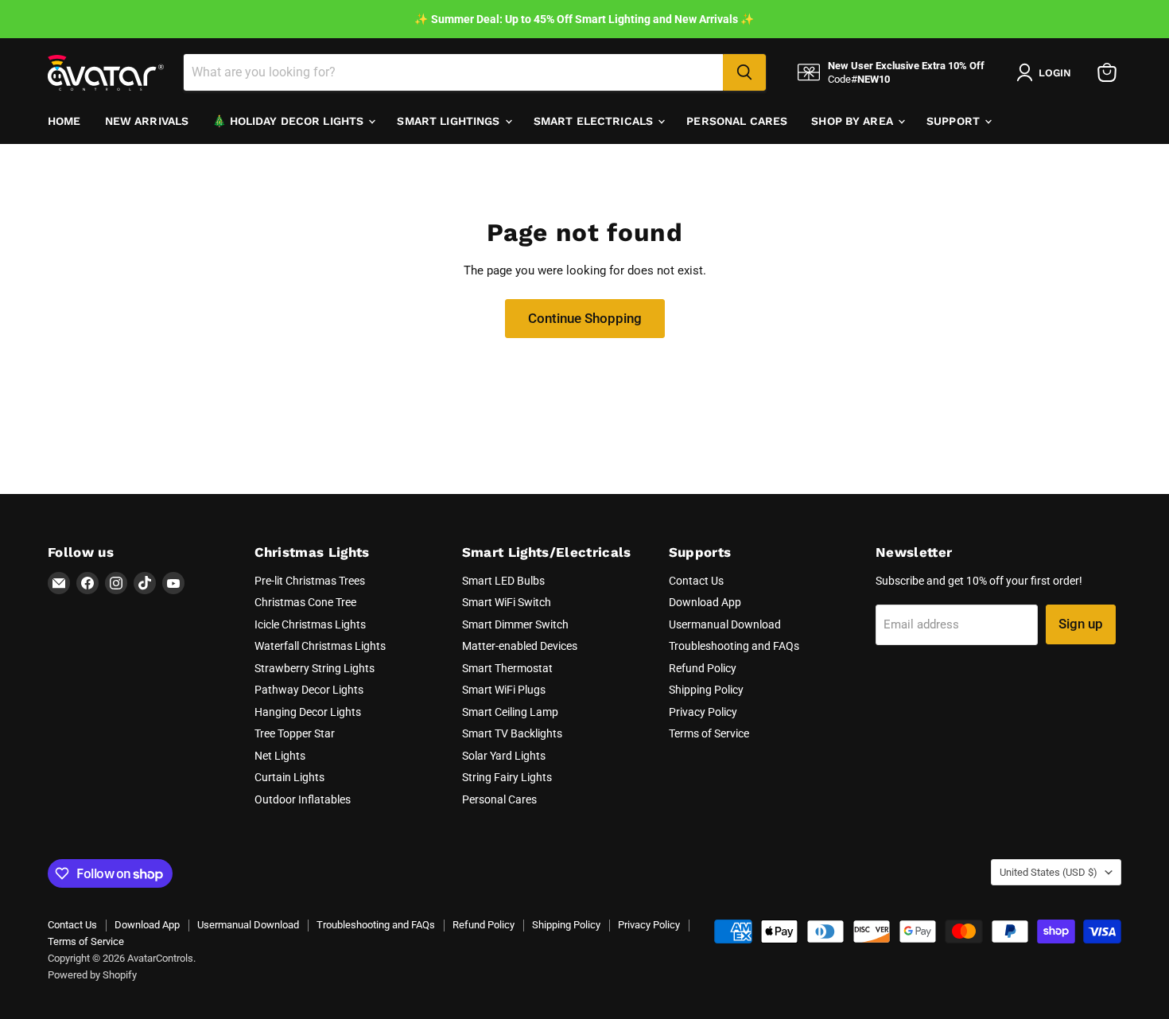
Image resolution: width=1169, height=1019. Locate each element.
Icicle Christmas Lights (310, 624)
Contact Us (696, 580)
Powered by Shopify (92, 975)
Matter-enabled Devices (519, 646)
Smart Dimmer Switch (515, 624)
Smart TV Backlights (512, 733)
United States (1048, 872)
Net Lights (279, 755)
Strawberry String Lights (314, 668)
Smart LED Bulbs (503, 580)
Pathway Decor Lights (308, 689)
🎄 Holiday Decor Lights (289, 121)
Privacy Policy (703, 712)
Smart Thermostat (507, 668)
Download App (705, 602)
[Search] (744, 72)
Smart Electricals (595, 121)
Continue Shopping (585, 318)
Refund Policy (702, 668)
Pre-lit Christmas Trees (309, 580)
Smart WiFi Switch (506, 602)
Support (954, 121)
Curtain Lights (289, 777)
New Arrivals (147, 121)
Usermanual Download (725, 624)
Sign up (1080, 624)
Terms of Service (709, 733)
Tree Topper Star (294, 733)
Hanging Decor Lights (307, 712)
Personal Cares (736, 121)
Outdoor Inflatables (302, 799)
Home (64, 121)
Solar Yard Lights (504, 755)
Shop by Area (853, 121)
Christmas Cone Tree (305, 602)
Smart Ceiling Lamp (510, 712)
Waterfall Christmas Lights (320, 646)
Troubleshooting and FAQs (734, 646)
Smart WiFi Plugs (504, 689)
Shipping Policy (706, 689)
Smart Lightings (450, 121)
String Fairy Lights (507, 777)
